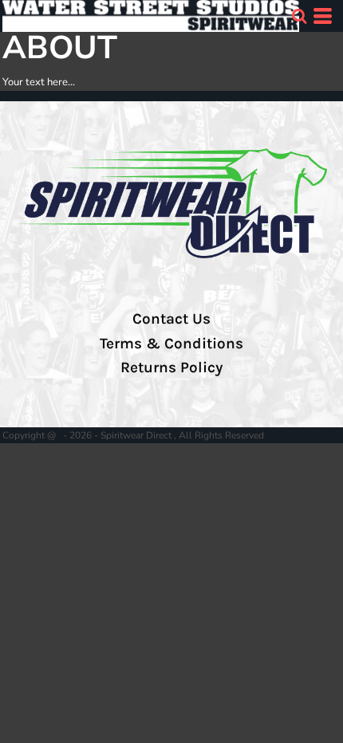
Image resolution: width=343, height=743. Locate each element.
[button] (299, 16)
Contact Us (171, 319)
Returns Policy (171, 367)
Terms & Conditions (171, 343)
